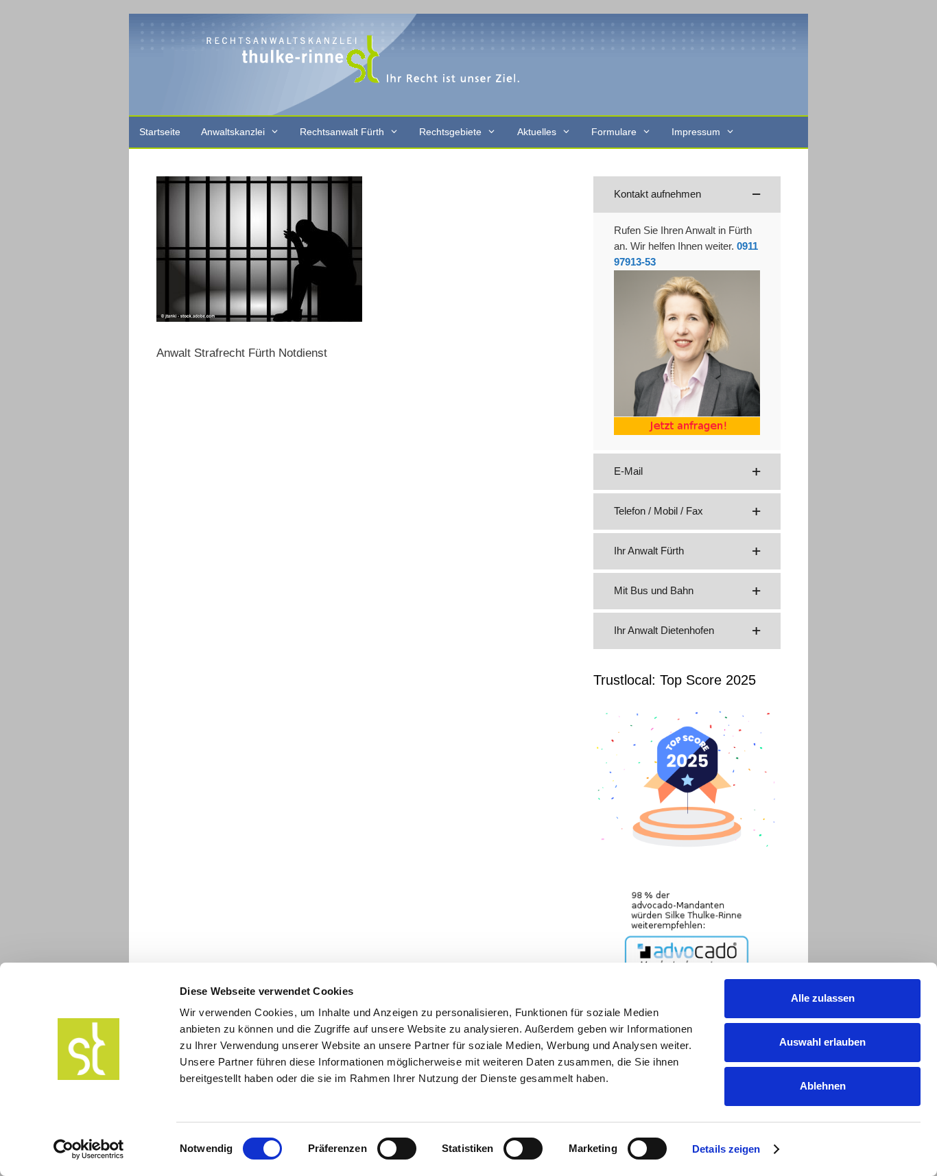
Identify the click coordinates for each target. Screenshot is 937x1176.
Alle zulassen (823, 998)
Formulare (614, 131)
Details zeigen (726, 1149)
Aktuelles (536, 131)
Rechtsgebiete (450, 131)
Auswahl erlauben (822, 1042)
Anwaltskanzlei (233, 131)
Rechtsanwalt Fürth (342, 131)
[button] (687, 194)
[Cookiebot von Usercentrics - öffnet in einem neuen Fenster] (89, 1149)
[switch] (396, 1149)
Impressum (696, 131)
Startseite (159, 131)
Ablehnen (823, 1086)
